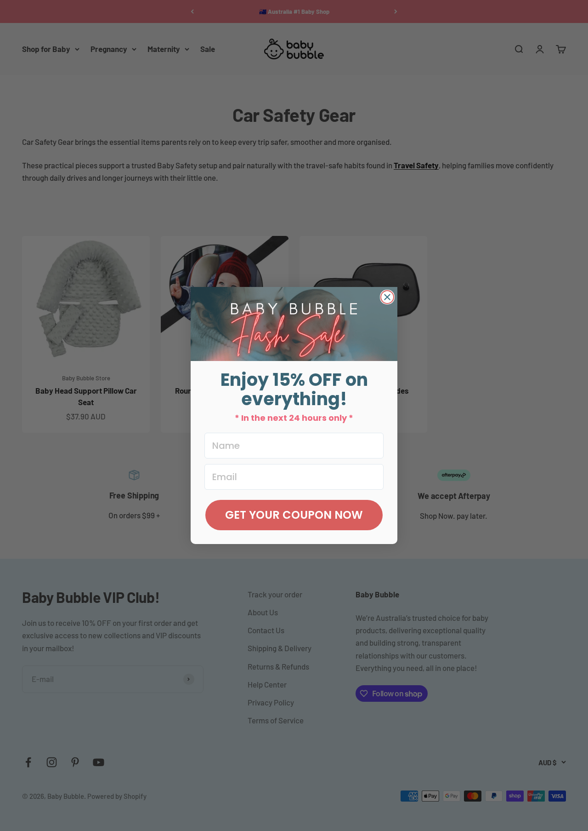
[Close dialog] (387, 297)
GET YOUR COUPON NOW (294, 514)
